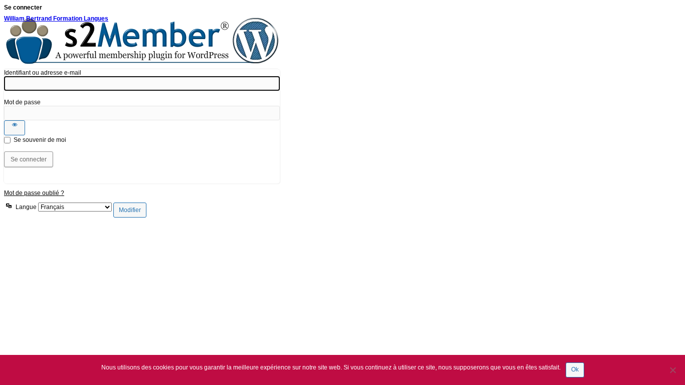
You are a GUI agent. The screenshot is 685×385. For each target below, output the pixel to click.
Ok (575, 369)
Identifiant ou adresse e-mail (42, 72)
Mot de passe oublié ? (34, 193)
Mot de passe (22, 102)
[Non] (672, 370)
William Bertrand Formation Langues (56, 18)
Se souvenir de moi (40, 139)
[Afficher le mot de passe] (14, 127)
